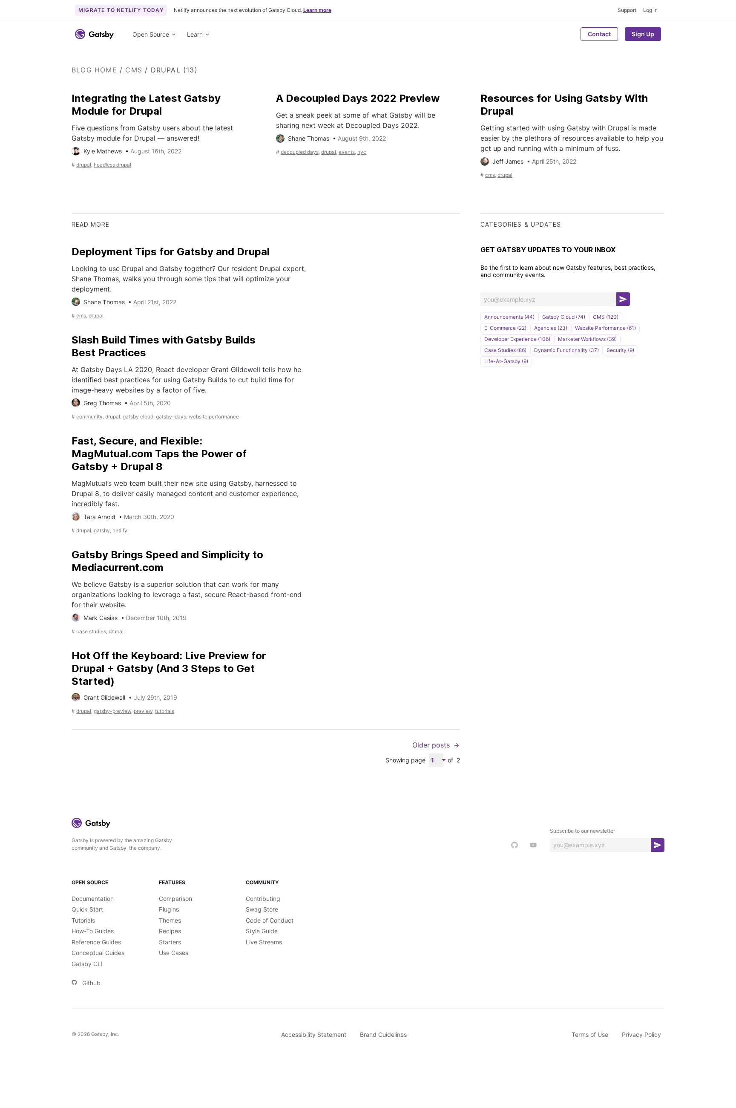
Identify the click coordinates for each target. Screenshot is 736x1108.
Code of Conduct (269, 920)
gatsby (102, 530)
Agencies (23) (550, 328)
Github (91, 983)
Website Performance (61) (605, 328)
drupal (83, 165)
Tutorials (83, 920)
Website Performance (214, 416)
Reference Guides (96, 942)
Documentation (93, 898)
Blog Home (94, 70)
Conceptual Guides (98, 952)
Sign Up (643, 34)
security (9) (620, 350)
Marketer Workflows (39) (587, 339)
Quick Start (87, 909)
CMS (133, 70)
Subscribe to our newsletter (582, 831)
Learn (195, 34)
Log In (650, 10)
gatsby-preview (112, 711)
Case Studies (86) (505, 350)
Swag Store (262, 909)
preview (143, 711)
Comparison (175, 898)
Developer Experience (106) (517, 339)
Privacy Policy (641, 1034)
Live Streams (264, 942)
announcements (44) (509, 317)
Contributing (263, 898)
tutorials (164, 711)
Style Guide (262, 931)
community (89, 416)
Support (627, 10)
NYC (361, 152)
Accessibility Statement (313, 1034)
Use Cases (173, 952)
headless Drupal (112, 165)
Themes (170, 920)
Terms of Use (590, 1034)
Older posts (431, 745)
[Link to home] (94, 34)
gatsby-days (171, 416)
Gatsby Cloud (138, 416)
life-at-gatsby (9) (506, 361)
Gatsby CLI (87, 963)
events (347, 152)
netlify (119, 530)
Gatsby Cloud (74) (563, 317)
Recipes (170, 931)
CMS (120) (605, 317)
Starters (170, 942)
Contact (599, 34)
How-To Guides (93, 931)
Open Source (150, 34)
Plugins (169, 909)
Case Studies (91, 631)
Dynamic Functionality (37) (566, 350)
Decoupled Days (300, 152)
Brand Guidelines (383, 1034)
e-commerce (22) (505, 328)
